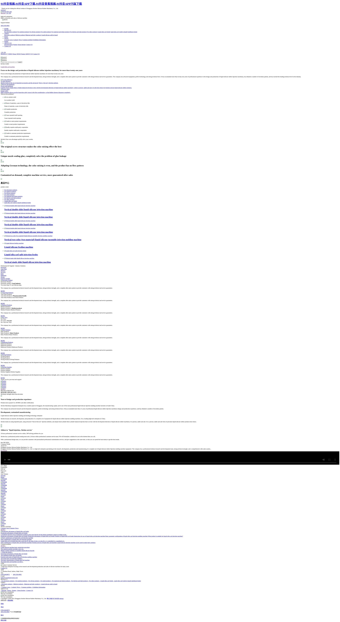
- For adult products (45, 581)
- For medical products (21, 581)
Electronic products (9, 35)
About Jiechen (22, 44)
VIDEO (6, 33)
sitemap (61, 598)
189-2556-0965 (5, 25)
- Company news (5, 587)
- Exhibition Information (38, 587)
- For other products (93, 581)
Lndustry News (17, 40)
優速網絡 (10, 600)
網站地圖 (3, 620)
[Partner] (3, 381)
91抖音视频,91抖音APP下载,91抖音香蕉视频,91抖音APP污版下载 (41, 3)
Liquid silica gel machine (8, 67)
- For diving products (33, 581)
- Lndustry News (15, 587)
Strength (6, 44)
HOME (6, 28)
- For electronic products (7, 581)
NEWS (6, 38)
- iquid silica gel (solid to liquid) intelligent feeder (127, 581)
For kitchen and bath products (78, 32)
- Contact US (29, 590)
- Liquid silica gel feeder (106, 581)
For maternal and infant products (60, 32)
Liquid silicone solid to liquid (49, 35)
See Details (4, 450)
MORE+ (3, 389)
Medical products (20, 35)
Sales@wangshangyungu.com (9, 577)
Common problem (27, 40)
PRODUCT (7, 30)
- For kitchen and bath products (79, 581)
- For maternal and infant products (60, 581)
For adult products (46, 32)
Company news (8, 40)
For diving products (35, 32)
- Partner (13, 590)
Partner (6, 41)
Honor (6, 36)
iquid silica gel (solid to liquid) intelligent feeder (124, 32)
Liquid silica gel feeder (104, 32)
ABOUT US (8, 43)
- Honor (9, 590)
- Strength (3, 590)
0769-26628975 (5, 574)
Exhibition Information (39, 40)
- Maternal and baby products (31, 584)
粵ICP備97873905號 (53, 598)
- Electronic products (6, 584)
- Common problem (25, 587)
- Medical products (18, 584)
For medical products (23, 32)
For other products (92, 32)
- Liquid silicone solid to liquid (48, 584)
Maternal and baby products (33, 35)
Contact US (29, 44)
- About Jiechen (20, 590)
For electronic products (10, 32)
